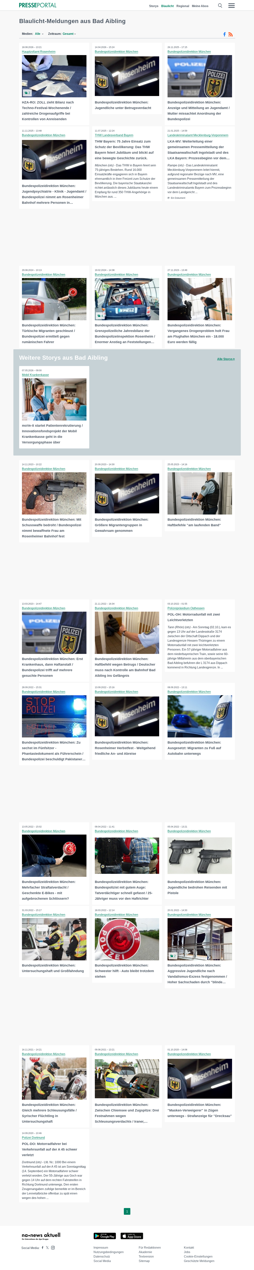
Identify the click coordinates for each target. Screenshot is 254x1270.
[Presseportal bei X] (46, 1248)
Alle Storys (225, 359)
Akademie (145, 1252)
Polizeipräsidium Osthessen (186, 608)
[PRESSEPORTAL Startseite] (37, 5)
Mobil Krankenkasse (35, 374)
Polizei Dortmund (33, 1137)
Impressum (101, 1247)
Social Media (102, 1261)
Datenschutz (102, 1256)
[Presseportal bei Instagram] (52, 1247)
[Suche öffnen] (220, 5)
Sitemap (144, 1261)
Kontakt (189, 1247)
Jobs (187, 1252)
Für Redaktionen (150, 1247)
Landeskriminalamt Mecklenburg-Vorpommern (198, 135)
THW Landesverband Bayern (114, 135)
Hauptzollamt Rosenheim (38, 51)
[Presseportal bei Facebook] (41, 1248)
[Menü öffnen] (231, 5)
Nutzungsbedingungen (109, 1252)
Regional (182, 6)
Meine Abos (200, 6)
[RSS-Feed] (230, 34)
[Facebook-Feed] (224, 34)
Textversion (146, 1256)
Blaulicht (167, 6)
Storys (153, 6)
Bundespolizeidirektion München (116, 51)
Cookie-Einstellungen (198, 1256)
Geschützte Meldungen (199, 1261)
